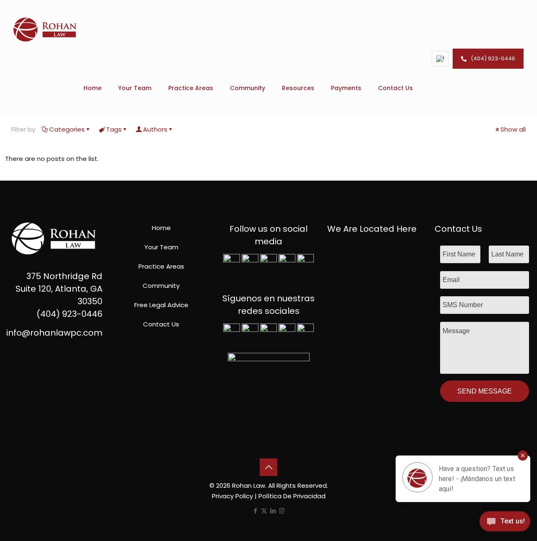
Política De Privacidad (292, 496)
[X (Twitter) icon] (264, 510)
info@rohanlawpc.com (54, 333)
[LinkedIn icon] (273, 510)
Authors (155, 129)
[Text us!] (505, 523)
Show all (513, 129)
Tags (114, 129)
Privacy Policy (232, 496)
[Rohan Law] (44, 29)
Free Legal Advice (161, 304)
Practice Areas (161, 266)
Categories (67, 129)
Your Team (161, 247)
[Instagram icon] (282, 510)
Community (161, 285)
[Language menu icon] (440, 59)
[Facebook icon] (255, 510)
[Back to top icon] (268, 467)
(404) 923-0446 (493, 58)
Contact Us (161, 324)
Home (161, 227)
